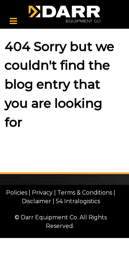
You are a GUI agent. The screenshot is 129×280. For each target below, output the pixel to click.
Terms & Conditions (84, 192)
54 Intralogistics (78, 201)
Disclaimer (36, 201)
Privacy (42, 192)
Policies (16, 192)
